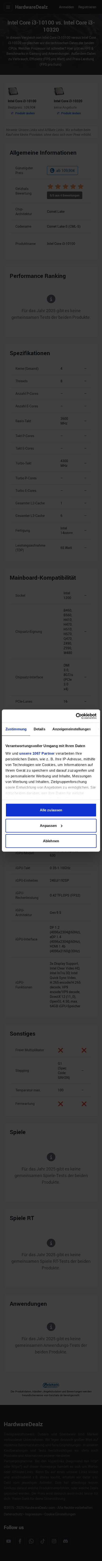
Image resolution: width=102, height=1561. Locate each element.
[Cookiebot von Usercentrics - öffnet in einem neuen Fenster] (76, 716)
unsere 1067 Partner (37, 753)
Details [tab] (39, 729)
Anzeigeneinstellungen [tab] (71, 729)
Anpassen (48, 825)
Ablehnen (51, 841)
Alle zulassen (51, 810)
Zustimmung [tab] (16, 729)
